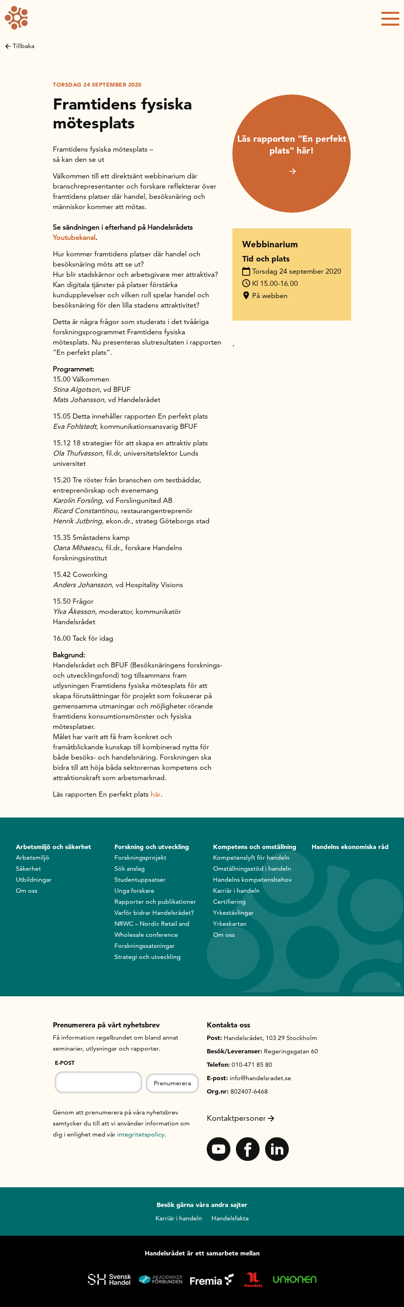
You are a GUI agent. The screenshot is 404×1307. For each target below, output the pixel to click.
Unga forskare (134, 890)
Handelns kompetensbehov (252, 879)
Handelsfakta (230, 1218)
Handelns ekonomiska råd (350, 847)
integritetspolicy (141, 1134)
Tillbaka (23, 46)
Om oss (26, 890)
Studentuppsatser (140, 879)
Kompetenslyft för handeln (251, 857)
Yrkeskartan (230, 923)
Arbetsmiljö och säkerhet (53, 847)
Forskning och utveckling (151, 847)
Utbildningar (34, 879)
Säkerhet (28, 868)
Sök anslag (129, 868)
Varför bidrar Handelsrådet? (154, 912)
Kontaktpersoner (236, 1118)
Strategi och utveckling (147, 956)
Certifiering (229, 901)
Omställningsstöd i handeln (252, 868)
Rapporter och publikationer (155, 901)
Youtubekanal (74, 237)
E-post (65, 1062)
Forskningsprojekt (140, 857)
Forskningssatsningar (144, 945)
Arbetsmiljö (32, 857)
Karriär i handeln (236, 890)
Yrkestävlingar (233, 912)
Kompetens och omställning (254, 847)
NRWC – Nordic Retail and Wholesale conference (151, 929)
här (156, 794)
